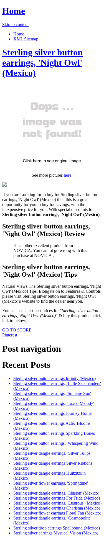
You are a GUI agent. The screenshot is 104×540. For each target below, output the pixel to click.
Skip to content (15, 24)
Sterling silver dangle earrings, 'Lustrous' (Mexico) (57, 503)
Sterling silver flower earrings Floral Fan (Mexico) (57, 513)
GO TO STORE (17, 330)
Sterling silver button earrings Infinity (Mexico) (54, 378)
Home (13, 11)
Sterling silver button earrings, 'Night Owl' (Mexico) (42, 62)
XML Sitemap (25, 39)
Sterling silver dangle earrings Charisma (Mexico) (56, 508)
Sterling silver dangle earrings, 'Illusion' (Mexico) (56, 493)
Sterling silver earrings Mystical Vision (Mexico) (55, 533)
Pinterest (9, 335)
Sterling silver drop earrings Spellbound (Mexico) (56, 528)
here (67, 175)
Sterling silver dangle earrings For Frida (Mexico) (56, 498)
